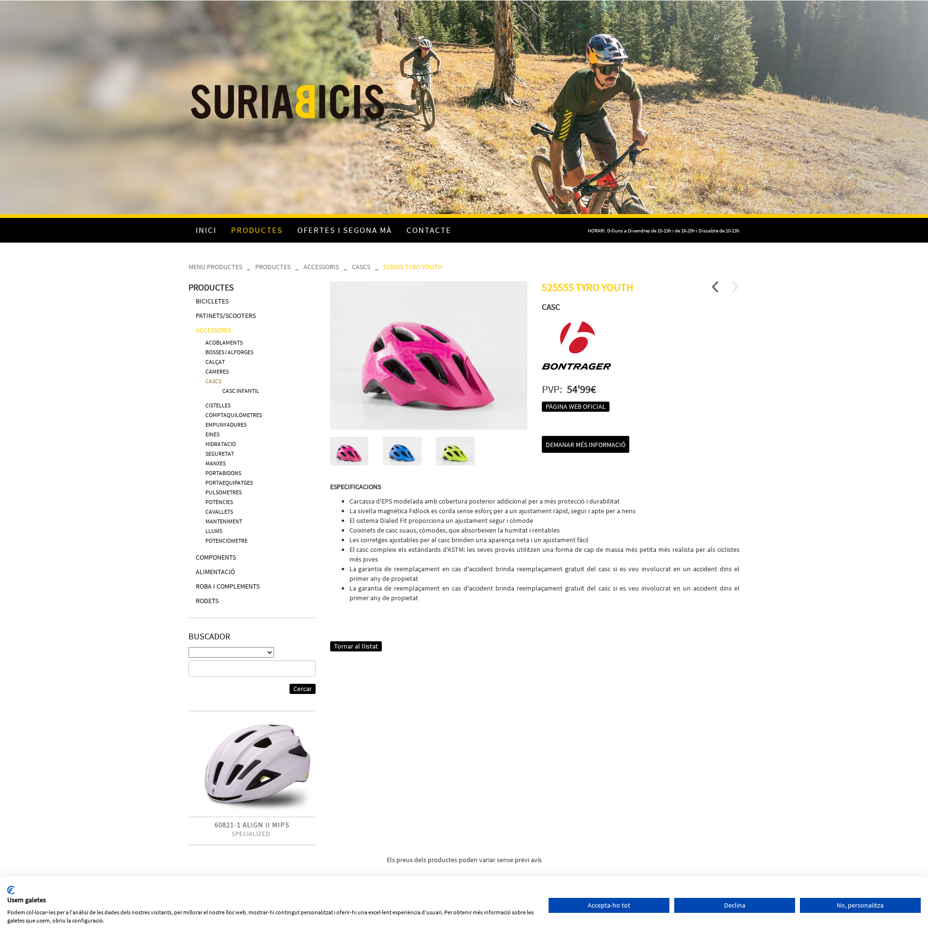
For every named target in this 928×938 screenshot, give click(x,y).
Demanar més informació (585, 444)
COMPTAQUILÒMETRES (233, 414)
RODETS (207, 600)
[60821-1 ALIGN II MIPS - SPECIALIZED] (252, 767)
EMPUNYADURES (225, 424)
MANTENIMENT (223, 521)
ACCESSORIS (321, 266)
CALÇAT (215, 361)
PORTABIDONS (223, 472)
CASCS (361, 266)
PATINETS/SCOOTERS (226, 315)
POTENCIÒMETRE (226, 540)
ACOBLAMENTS (224, 342)
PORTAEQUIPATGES (229, 482)
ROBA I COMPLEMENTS (228, 586)
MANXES (215, 463)
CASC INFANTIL (240, 390)
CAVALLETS (219, 511)
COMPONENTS (216, 557)
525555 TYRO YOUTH (412, 266)
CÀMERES (217, 371)
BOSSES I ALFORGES (229, 352)
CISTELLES (218, 405)
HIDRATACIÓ (220, 443)
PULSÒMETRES (223, 492)
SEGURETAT (219, 453)
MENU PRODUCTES (215, 266)
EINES (212, 434)
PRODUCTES (272, 266)
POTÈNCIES (219, 501)
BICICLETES (212, 301)
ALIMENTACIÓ (215, 571)
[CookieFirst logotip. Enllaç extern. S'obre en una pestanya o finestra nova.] (10, 890)
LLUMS (213, 530)
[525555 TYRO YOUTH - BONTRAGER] (429, 355)
